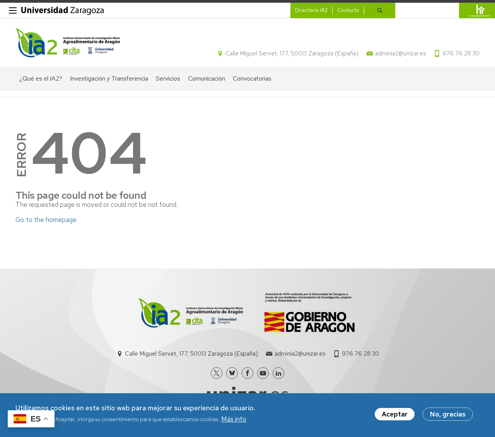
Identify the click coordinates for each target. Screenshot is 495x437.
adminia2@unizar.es (400, 53)
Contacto (348, 10)
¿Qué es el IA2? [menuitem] (40, 78)
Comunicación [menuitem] (206, 78)
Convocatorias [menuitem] (252, 78)
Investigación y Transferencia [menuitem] (109, 78)
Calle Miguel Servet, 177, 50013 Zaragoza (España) (291, 53)
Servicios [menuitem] (168, 78)
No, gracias (448, 414)
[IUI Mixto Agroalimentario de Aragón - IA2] (67, 42)
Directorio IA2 (311, 10)
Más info (233, 419)
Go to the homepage (46, 219)
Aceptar (395, 414)
